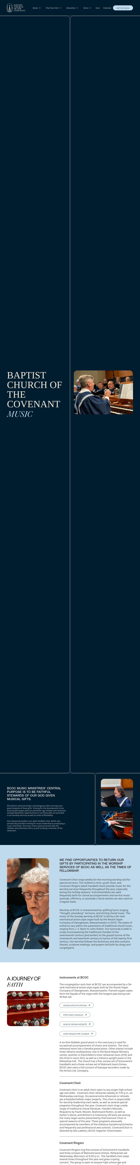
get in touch (123, 8)
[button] (36, 7)
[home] (16, 7)
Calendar (107, 7)
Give (98, 7)
